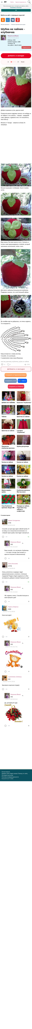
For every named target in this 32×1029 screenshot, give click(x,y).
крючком (8, 361)
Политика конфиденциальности (10, 777)
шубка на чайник (24, 361)
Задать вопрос (14, 773)
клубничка (15, 361)
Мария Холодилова (14, 520)
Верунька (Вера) (13, 36)
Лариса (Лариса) (13, 607)
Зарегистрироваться (20, 2)
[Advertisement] (16, 145)
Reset (22, 62)
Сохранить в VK (10, 381)
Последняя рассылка (7, 775)
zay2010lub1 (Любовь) (15, 676)
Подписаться (26, 47)
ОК (16, 10)
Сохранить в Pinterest (16, 386)
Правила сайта (6, 773)
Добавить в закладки (16, 56)
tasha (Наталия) (13, 563)
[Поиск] (29, 2)
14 (4, 364)
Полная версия (6, 771)
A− (8, 62)
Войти (12, 2)
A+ (18, 62)
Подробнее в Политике (15, 7)
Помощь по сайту (23, 773)
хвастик (3, 361)
